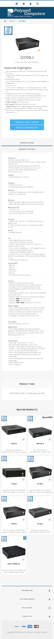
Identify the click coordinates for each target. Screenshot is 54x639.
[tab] (27, 143)
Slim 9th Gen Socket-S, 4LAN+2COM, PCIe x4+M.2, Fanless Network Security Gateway (14, 452)
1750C (18, 303)
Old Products (15, 393)
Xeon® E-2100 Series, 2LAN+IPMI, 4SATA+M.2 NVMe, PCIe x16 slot (13, 491)
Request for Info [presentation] (27, 149)
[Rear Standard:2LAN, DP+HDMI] (13, 548)
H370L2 (14, 524)
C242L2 (14, 484)
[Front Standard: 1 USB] (13, 508)
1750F (22, 303)
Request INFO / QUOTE (27, 122)
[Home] (5, 21)
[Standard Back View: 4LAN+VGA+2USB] (13, 428)
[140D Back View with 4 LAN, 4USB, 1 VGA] (40, 428)
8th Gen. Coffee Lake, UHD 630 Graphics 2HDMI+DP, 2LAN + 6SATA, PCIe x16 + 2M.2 (13, 532)
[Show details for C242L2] (13, 468)
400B (17, 299)
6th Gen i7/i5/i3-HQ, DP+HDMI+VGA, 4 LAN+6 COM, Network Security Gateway (40, 452)
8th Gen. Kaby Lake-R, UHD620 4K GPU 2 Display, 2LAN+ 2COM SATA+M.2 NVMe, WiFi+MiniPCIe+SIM (14, 573)
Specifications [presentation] (27, 143)
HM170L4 (40, 444)
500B (17, 301)
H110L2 (40, 524)
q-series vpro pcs (33, 393)
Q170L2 (40, 484)
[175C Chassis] (40, 508)
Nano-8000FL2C (14, 564)
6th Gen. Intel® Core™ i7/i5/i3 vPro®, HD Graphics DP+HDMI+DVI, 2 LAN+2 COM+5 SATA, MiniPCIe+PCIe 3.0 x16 (40, 493)
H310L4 (14, 444)
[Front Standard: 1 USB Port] (40, 468)
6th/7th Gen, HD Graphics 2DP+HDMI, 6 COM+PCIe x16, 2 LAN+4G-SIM (40, 532)
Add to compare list (27, 127)
